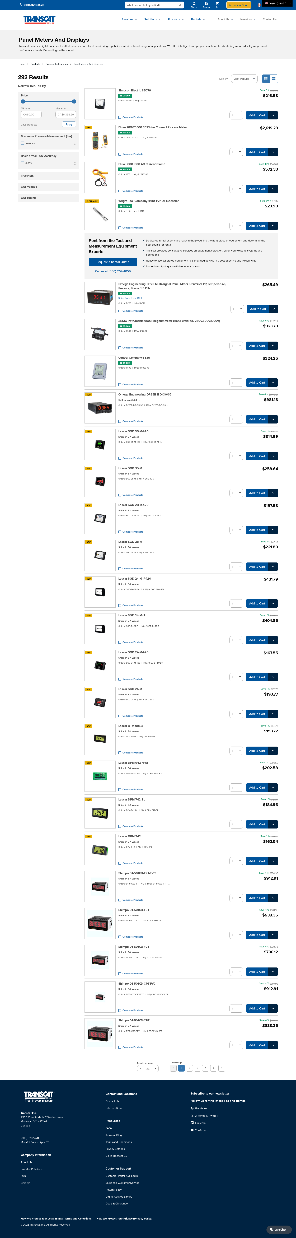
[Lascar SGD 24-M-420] (100, 665)
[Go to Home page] (40, 20)
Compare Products (133, 117)
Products (174, 19)
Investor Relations (31, 1169)
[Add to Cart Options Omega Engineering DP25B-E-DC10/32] (273, 419)
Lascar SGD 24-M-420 (133, 652)
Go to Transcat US (116, 1156)
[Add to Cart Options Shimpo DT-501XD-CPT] (273, 1045)
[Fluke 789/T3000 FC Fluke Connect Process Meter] (100, 140)
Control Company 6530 (134, 358)
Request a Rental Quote (113, 262)
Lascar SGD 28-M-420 (133, 505)
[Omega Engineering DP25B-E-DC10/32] (100, 407)
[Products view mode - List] (266, 79)
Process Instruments (57, 64)
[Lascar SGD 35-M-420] (100, 444)
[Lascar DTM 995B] (100, 739)
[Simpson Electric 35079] (100, 103)
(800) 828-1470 (30, 1138)
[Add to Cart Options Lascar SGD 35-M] (273, 493)
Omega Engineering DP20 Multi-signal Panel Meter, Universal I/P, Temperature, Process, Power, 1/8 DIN (172, 286)
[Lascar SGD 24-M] (100, 702)
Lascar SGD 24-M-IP (131, 615)
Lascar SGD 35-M (130, 468)
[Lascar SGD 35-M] (100, 481)
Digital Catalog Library (119, 1196)
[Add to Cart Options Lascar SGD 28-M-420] (273, 530)
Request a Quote (239, 5)
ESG (23, 1176)
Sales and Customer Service (122, 1183)
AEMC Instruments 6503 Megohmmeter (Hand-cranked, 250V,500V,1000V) (169, 321)
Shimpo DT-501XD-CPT (133, 1020)
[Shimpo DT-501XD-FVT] (100, 960)
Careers (25, 1183)
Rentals (196, 19)
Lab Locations (114, 1108)
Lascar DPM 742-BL (131, 799)
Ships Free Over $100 (130, 298)
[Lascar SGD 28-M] (100, 555)
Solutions (150, 19)
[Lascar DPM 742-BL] (100, 813)
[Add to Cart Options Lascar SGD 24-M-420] (273, 677)
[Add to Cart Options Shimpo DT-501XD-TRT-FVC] (273, 898)
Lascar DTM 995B (130, 726)
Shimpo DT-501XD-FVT (133, 947)
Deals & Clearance (117, 1203)
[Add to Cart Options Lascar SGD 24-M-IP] (273, 640)
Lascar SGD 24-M (130, 689)
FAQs (109, 1128)
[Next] (221, 1068)
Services (127, 19)
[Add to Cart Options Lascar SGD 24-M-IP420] (273, 603)
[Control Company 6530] (100, 371)
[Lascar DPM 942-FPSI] (100, 776)
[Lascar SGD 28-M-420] (100, 518)
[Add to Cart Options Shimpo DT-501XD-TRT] (273, 935)
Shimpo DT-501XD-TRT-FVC (137, 873)
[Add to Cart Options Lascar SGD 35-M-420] (273, 456)
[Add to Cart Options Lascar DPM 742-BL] (273, 824)
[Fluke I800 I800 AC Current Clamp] (100, 177)
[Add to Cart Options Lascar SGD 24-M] (273, 714)
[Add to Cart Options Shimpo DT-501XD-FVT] (273, 971)
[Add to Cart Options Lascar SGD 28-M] (273, 566)
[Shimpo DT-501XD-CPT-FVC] (100, 997)
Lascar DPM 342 (129, 836)
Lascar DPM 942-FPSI (133, 763)
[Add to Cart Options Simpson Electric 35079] (273, 115)
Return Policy (114, 1190)
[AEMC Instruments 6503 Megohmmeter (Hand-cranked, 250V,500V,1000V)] (100, 334)
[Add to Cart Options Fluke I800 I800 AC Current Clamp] (273, 189)
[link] (173, 1068)
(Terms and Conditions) (78, 1219)
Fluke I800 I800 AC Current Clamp (141, 164)
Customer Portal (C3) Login (122, 1176)
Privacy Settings (115, 1149)
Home (22, 64)
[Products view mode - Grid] (274, 79)
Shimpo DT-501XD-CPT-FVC (137, 983)
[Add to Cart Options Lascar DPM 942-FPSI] (273, 787)
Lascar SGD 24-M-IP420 (134, 578)
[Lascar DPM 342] (100, 849)
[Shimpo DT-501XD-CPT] (100, 1033)
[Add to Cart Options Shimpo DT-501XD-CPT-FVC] (273, 1008)
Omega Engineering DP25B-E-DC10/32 (145, 394)
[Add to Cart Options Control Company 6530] (273, 382)
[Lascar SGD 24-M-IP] (100, 628)
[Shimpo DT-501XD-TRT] (100, 923)
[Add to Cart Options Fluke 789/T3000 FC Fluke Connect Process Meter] (273, 152)
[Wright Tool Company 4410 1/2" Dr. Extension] (100, 214)
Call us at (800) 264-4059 (113, 271)
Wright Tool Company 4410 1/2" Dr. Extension (148, 201)
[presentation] (43, 81)
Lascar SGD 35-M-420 (133, 431)
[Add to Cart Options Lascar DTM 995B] (273, 751)
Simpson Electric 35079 (134, 90)
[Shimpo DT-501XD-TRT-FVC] (100, 886)
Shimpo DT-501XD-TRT (133, 910)
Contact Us (270, 19)
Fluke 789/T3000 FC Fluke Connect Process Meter (152, 127)
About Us (223, 19)
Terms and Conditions (119, 1142)
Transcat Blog (114, 1135)
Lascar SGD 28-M (130, 542)
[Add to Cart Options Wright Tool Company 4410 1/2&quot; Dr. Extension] (273, 226)
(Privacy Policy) (142, 1219)
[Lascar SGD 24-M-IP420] (100, 592)
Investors (246, 19)
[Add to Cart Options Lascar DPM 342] (273, 861)
